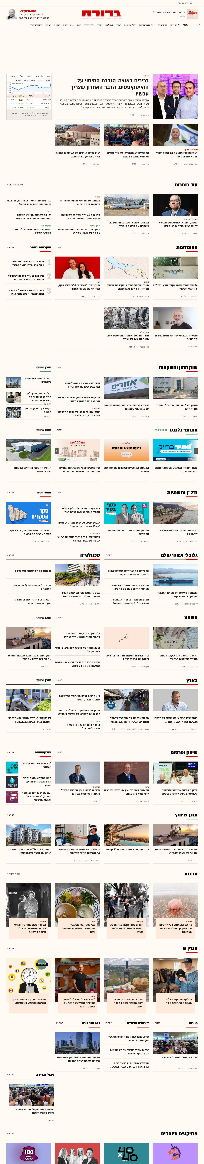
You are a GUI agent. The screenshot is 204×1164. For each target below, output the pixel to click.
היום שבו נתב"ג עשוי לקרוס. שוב (179, 1057)
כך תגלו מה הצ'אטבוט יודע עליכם (33, 571)
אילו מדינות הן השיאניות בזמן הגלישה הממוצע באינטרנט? (29, 1001)
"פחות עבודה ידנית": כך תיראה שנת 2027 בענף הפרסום (129, 1051)
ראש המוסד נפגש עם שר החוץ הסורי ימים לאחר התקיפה (177, 154)
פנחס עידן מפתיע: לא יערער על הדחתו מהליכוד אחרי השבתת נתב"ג (176, 720)
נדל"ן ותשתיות (182, 492)
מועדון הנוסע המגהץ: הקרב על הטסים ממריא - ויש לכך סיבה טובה (127, 287)
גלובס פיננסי (175, 25)
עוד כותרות (186, 185)
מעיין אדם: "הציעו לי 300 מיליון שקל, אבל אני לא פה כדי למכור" (79, 287)
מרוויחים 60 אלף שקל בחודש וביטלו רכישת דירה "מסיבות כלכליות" (80, 216)
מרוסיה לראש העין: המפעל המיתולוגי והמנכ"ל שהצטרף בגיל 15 (79, 792)
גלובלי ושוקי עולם (179, 555)
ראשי (185, 25)
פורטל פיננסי (26, 113)
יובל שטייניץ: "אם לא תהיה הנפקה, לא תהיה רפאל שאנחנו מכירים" (36, 796)
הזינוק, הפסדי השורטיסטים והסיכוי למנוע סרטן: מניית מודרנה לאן (178, 224)
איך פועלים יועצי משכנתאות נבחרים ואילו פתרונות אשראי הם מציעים (79, 469)
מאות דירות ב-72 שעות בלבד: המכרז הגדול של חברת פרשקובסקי (30, 851)
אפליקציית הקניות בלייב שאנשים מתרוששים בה (178, 1001)
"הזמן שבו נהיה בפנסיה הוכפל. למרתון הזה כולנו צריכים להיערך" (79, 413)
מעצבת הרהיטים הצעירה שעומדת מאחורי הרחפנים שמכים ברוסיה (130, 587)
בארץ (192, 680)
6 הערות (139, 921)
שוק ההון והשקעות (147, 25)
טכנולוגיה (109, 25)
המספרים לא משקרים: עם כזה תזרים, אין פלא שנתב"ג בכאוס (128, 154)
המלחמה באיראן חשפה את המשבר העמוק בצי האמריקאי (178, 594)
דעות (79, 25)
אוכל (92, 921)
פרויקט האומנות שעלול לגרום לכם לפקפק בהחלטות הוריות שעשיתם (175, 928)
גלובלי (99, 25)
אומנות (189, 921)
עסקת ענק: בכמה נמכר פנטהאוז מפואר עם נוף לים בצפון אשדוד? (79, 231)
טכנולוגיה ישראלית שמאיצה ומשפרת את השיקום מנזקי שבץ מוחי (79, 851)
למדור (59, 247)
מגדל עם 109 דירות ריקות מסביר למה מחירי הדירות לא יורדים (128, 337)
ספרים (43, 921)
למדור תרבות (14, 873)
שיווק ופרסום (68, 25)
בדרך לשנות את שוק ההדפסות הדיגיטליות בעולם (83, 726)
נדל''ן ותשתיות (130, 25)
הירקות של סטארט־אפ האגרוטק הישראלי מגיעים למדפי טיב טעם (179, 792)
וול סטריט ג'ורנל (36, 25)
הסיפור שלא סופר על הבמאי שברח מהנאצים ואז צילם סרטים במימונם (30, 928)
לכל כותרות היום (16, 184)
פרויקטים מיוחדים (179, 1134)
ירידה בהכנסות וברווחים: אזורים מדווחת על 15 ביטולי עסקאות (126, 407)
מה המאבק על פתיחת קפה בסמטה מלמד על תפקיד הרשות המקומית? (129, 720)
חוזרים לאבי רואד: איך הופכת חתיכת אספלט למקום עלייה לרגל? (126, 928)
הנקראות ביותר (40, 247)
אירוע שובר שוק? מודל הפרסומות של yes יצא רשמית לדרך (128, 1038)
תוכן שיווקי (186, 815)
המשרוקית (43, 492)
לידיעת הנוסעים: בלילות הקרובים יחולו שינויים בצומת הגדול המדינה (78, 1059)
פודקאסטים (43, 752)
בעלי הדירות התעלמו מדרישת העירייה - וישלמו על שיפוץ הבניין (127, 657)
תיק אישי (14, 113)
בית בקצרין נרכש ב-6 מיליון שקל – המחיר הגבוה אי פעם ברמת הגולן (81, 510)
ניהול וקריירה (89, 25)
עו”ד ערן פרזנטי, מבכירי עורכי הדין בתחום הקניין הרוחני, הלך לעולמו (81, 635)
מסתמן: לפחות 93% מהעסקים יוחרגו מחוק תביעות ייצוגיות (80, 202)
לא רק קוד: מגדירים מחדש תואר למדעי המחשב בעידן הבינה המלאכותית (29, 720)
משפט (118, 25)
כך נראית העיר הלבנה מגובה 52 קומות (127, 849)
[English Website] (199, 25)
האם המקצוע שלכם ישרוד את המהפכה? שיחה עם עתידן (37, 781)
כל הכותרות (162, 25)
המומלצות (187, 247)
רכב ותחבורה (91, 1023)
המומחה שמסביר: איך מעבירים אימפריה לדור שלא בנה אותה (126, 792)
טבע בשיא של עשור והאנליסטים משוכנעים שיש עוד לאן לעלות (82, 385)
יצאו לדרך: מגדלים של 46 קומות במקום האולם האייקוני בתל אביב (78, 154)
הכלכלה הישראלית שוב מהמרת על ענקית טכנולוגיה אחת (32, 601)
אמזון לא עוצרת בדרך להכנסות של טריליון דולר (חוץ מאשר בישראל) (130, 601)
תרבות (48, 25)
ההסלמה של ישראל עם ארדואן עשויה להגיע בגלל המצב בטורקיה (128, 572)
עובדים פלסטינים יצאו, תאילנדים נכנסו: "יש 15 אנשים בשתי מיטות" (79, 524)
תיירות (193, 1023)
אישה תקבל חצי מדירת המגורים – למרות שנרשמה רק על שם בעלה (77, 664)
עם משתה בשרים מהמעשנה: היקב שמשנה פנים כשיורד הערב (127, 1003)
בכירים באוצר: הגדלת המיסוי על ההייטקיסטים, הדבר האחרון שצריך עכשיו (110, 87)
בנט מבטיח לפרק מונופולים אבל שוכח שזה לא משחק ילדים (79, 697)
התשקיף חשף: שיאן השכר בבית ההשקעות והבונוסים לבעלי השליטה (129, 1065)
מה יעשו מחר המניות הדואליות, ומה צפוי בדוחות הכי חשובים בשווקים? (29, 202)
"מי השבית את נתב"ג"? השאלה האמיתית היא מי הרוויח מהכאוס (33, 216)
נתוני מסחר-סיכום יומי (41, 113)
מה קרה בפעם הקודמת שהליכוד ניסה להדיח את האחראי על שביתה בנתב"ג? (79, 712)
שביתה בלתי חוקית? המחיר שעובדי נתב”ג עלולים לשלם (34, 1111)
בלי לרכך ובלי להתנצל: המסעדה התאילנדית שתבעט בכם (78, 928)
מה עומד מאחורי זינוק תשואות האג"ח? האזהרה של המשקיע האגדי (79, 399)
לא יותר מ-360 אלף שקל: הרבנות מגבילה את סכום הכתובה (179, 657)
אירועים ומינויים (138, 1023)
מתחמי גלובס (184, 430)
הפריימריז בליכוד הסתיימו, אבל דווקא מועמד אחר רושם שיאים (30, 532)
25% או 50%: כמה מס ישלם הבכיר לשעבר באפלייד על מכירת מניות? (81, 594)
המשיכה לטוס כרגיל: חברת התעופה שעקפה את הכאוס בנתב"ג (129, 224)
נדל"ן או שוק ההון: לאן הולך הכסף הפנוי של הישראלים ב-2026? (39, 397)
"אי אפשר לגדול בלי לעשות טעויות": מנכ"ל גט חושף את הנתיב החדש (79, 1003)
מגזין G (57, 25)
